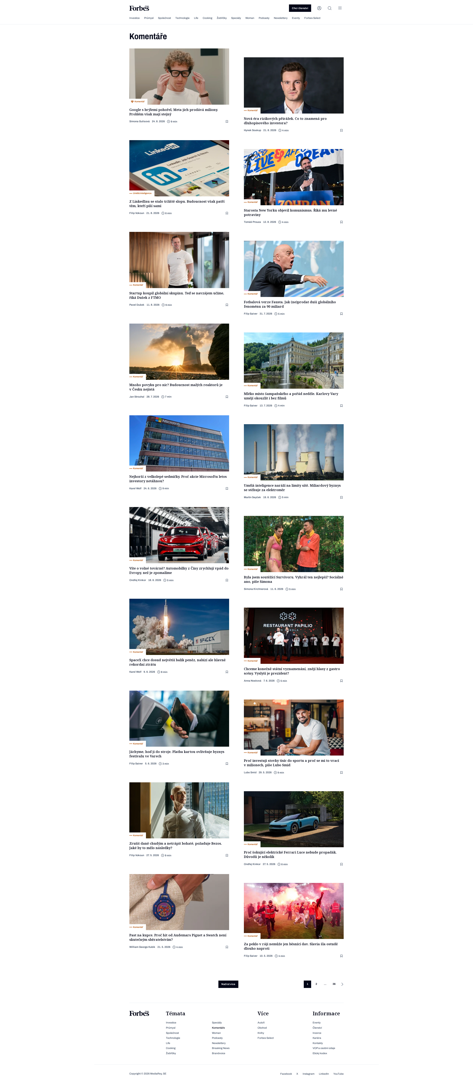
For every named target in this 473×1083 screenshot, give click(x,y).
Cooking (207, 18)
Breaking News (220, 1048)
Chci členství (300, 8)
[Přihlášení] (319, 8)
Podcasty (264, 18)
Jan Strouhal (136, 396)
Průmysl (149, 18)
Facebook (286, 1073)
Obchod (262, 1027)
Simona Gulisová (139, 121)
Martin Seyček (252, 497)
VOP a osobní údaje (324, 1048)
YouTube (338, 1073)
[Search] (329, 8)
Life (196, 18)
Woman (249, 18)
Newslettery (280, 18)
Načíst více (228, 984)
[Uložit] (227, 121)
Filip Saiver (250, 313)
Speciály (236, 18)
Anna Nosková (252, 680)
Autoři (261, 1022)
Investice (134, 18)
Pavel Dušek (136, 304)
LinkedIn (324, 1073)
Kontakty (318, 1043)
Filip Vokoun (136, 213)
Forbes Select (312, 18)
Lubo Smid (250, 772)
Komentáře (218, 1027)
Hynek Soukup (252, 130)
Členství (317, 1027)
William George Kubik (142, 947)
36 (334, 984)
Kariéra (317, 1038)
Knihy (261, 1033)
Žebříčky (222, 18)
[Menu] (340, 8)
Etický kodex (320, 1053)
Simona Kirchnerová (256, 589)
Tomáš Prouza (252, 222)
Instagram (308, 1073)
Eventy (296, 18)
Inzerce (317, 1033)
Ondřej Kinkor (137, 580)
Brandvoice (218, 1053)
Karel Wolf (135, 488)
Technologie (182, 18)
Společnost (164, 18)
